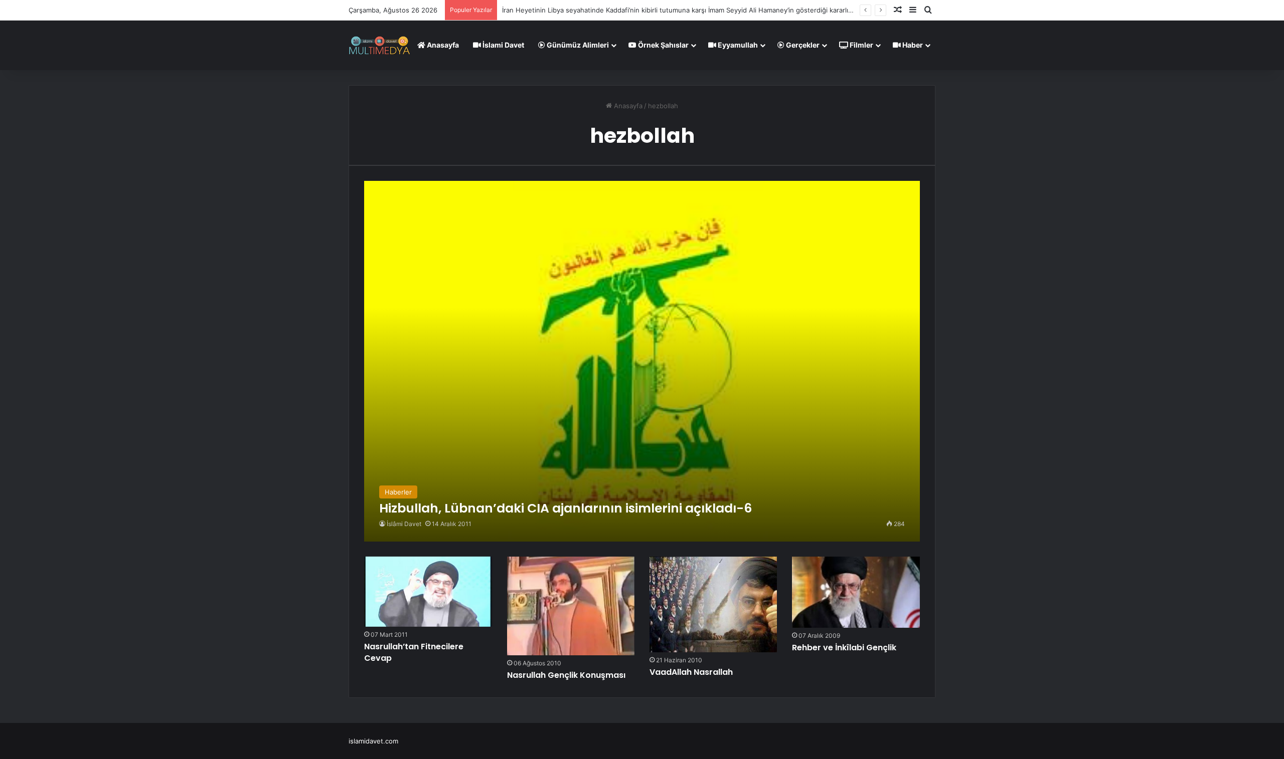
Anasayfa (442, 45)
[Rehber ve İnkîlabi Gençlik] (855, 592)
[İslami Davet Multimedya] (379, 45)
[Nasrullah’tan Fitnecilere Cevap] (428, 592)
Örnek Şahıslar (662, 45)
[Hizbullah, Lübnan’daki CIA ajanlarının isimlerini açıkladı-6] (641, 361)
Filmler (860, 45)
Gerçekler (802, 45)
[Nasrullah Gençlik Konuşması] (570, 606)
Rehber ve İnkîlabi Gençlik (844, 647)
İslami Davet (502, 45)
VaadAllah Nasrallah (691, 672)
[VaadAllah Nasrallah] (713, 604)
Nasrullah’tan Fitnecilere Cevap (413, 652)
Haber (912, 45)
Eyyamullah (737, 45)
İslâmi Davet (404, 524)
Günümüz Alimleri (577, 45)
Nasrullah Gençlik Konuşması (566, 675)
